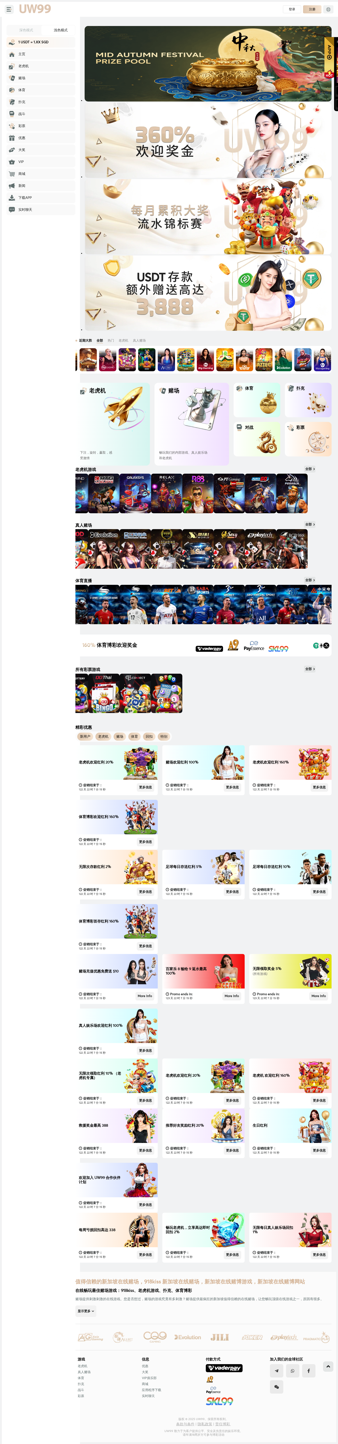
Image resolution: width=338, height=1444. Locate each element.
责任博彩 (223, 1424)
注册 (312, 9)
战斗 (81, 1390)
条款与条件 (185, 1424)
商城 (145, 1384)
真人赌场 (84, 1372)
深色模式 (26, 30)
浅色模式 (61, 30)
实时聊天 (148, 1396)
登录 (292, 9)
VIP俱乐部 (149, 1378)
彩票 (81, 1396)
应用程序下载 (151, 1390)
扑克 (81, 1384)
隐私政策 (205, 1424)
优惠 (145, 1366)
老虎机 (82, 1366)
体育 (81, 1378)
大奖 (145, 1372)
